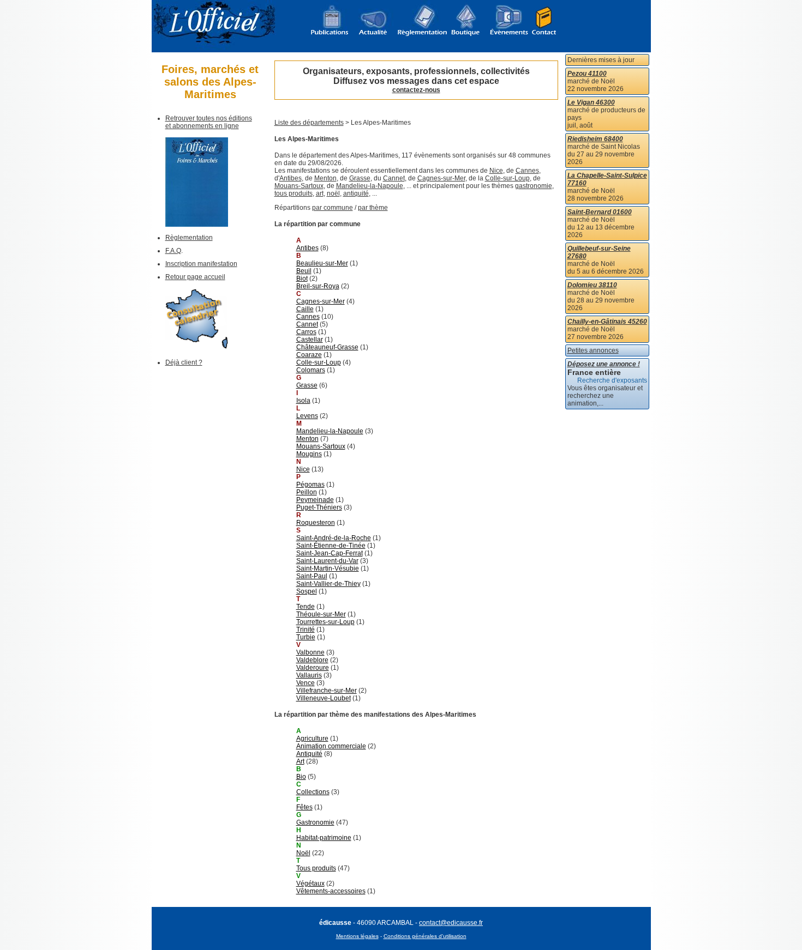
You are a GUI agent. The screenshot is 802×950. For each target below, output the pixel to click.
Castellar (309, 339)
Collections (313, 792)
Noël (303, 853)
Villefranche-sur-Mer (326, 690)
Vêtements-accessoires (331, 891)
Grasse (359, 178)
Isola (303, 400)
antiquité (356, 193)
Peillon (306, 492)
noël (333, 193)
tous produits (293, 193)
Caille (305, 309)
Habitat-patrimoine (323, 838)
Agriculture (312, 738)
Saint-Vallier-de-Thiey (328, 584)
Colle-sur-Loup (507, 178)
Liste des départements (309, 122)
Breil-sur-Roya (317, 286)
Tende (305, 606)
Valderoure (312, 667)
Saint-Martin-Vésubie (327, 568)
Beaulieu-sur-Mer (322, 263)
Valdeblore (312, 660)
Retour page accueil (195, 277)
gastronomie (533, 186)
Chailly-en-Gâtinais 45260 (607, 321)
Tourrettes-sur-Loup (325, 622)
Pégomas (310, 484)
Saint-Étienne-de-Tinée (331, 545)
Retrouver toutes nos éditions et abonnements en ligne (208, 122)
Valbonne (310, 652)
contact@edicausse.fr (451, 923)
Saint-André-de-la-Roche (333, 538)
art (320, 193)
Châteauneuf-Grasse (327, 347)
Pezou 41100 (587, 73)
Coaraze (309, 355)
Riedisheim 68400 (595, 139)
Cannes (527, 170)
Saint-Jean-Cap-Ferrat (329, 553)
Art (300, 761)
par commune (332, 207)
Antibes (290, 178)
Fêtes (304, 807)
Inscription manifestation (201, 264)
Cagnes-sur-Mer (441, 178)
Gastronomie (315, 822)
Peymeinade (315, 500)
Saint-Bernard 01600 (599, 212)
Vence (305, 683)
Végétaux (310, 883)
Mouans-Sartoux (299, 186)
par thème (373, 207)
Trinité (305, 629)
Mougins (309, 454)
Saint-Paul (311, 576)
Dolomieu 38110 (592, 285)
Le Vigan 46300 (591, 102)
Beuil (304, 271)
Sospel (306, 591)
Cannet (394, 178)
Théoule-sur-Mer (321, 614)
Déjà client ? (183, 362)
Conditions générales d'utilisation (425, 936)
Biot (302, 278)
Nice (496, 170)
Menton (325, 178)
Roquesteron (315, 523)
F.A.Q (173, 251)
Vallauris (309, 675)
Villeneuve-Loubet (323, 698)
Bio (301, 776)
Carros (306, 332)
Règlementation (189, 237)
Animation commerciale (331, 746)
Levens (307, 416)
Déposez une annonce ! (603, 364)
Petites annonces (593, 350)
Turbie (305, 637)
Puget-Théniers (319, 507)
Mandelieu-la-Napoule (369, 186)
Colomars (310, 370)
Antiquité (309, 754)
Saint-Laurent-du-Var (327, 561)
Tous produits (316, 868)
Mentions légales (357, 936)
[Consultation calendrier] (196, 346)
